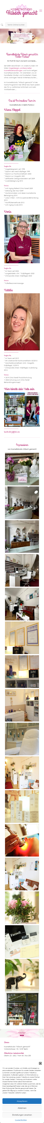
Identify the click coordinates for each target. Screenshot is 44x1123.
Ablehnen (22, 1108)
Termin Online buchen (16, 25)
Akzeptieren (22, 1101)
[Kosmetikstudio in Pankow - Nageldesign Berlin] (22, 10)
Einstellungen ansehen (22, 1115)
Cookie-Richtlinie (21, 1120)
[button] (40, 1063)
